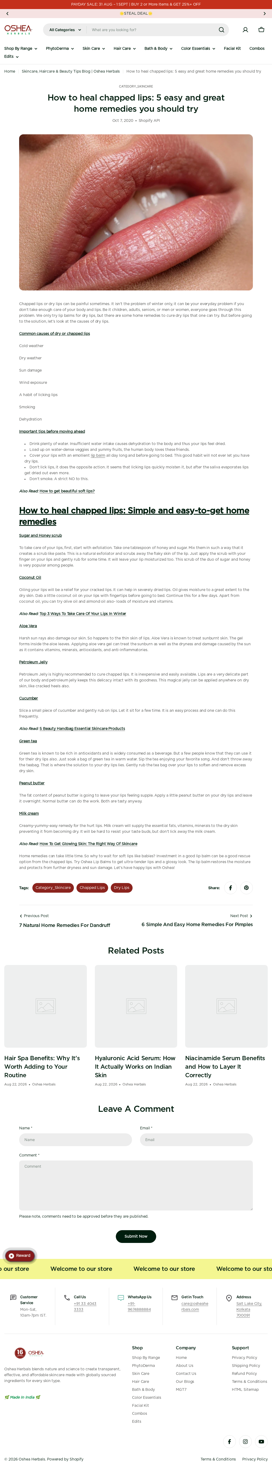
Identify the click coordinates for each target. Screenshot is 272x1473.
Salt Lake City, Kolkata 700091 (249, 1309)
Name (25, 1128)
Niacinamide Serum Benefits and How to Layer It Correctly (225, 1066)
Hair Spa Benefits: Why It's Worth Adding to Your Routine (42, 1066)
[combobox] (136, 29)
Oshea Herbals (32, 1459)
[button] (7, 13)
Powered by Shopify (65, 1459)
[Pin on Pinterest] (246, 887)
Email (146, 1128)
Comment (29, 1155)
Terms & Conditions (218, 1459)
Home (9, 71)
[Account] (245, 30)
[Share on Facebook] (230, 887)
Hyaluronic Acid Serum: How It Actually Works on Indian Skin (135, 1066)
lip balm (98, 455)
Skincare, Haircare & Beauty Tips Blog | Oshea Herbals (71, 71)
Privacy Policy (255, 1459)
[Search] (221, 30)
